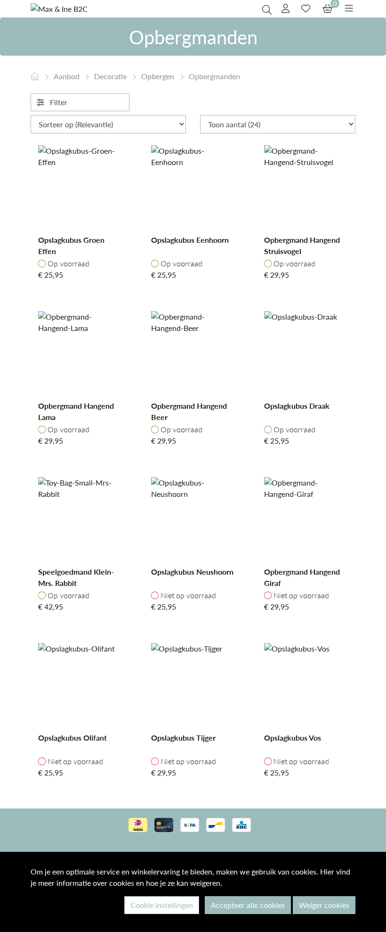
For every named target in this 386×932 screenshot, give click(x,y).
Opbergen (158, 76)
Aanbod (67, 76)
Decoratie (111, 76)
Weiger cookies (324, 904)
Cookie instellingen (161, 904)
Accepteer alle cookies (248, 904)
